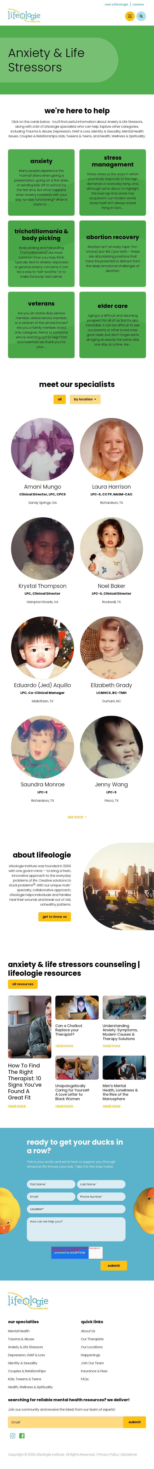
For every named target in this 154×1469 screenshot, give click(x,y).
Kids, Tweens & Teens (75, 136)
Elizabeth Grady (111, 685)
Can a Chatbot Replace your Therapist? (68, 1030)
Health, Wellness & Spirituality (122, 136)
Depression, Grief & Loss (71, 131)
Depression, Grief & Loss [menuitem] (26, 1355)
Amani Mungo (42, 486)
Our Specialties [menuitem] (23, 1322)
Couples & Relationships (38, 136)
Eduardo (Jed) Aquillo (42, 685)
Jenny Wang (111, 784)
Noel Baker (111, 586)
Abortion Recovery (112, 237)
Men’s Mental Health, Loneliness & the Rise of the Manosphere (120, 1092)
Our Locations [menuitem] (92, 1347)
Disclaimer (129, 1454)
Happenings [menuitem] (90, 1355)
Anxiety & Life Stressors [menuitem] (25, 1347)
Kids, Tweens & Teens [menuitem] (24, 1379)
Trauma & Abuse (39, 131)
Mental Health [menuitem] (18, 1331)
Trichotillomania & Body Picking (41, 234)
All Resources (22, 984)
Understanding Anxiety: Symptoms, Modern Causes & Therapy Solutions (120, 1032)
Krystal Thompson (43, 586)
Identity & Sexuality (106, 131)
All (60, 399)
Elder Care (113, 306)
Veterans (41, 304)
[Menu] (130, 16)
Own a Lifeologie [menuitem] (116, 4)
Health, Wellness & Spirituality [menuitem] (30, 1387)
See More (75, 817)
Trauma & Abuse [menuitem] (21, 1339)
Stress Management (113, 161)
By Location (83, 399)
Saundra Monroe (43, 784)
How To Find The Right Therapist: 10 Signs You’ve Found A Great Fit (25, 1081)
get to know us (55, 916)
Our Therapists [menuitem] (92, 1339)
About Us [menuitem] (88, 1331)
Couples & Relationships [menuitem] (27, 1371)
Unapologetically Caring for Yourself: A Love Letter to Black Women (72, 1092)
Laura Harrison (111, 486)
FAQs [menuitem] (85, 1379)
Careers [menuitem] (138, 4)
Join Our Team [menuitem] (92, 1363)
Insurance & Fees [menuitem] (94, 1371)
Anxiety (41, 161)
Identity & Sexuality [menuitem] (22, 1363)
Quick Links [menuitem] (92, 1322)
